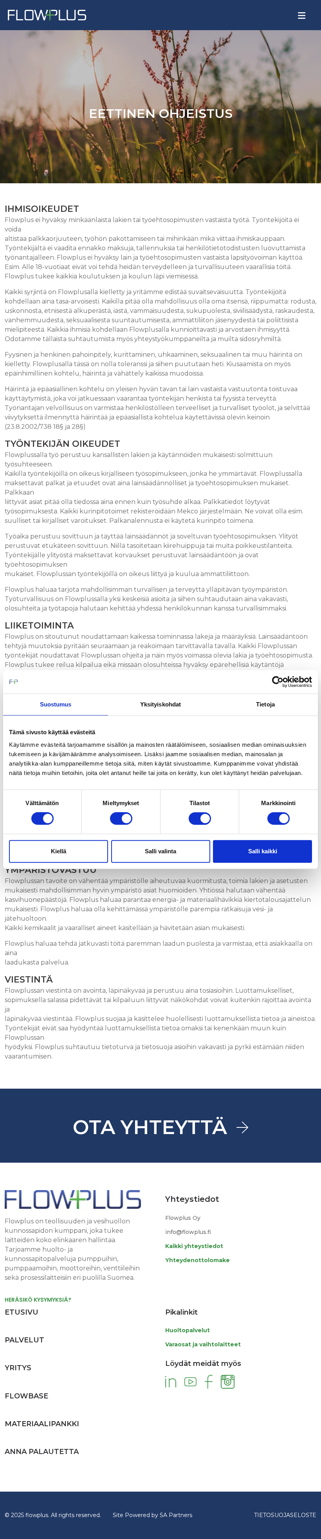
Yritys (18, 1368)
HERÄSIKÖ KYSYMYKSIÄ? (38, 1300)
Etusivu (21, 1312)
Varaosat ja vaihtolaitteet (203, 1344)
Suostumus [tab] (56, 704)
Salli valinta (160, 851)
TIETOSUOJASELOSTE (285, 1515)
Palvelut (24, 1340)
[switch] (121, 818)
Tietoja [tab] (265, 704)
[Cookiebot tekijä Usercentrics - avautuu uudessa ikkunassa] (277, 682)
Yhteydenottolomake (197, 1260)
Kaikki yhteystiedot (194, 1246)
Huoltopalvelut (187, 1330)
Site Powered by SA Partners (152, 1515)
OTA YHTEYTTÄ (150, 1127)
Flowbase (26, 1396)
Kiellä (58, 851)
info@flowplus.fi (188, 1232)
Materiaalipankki (42, 1424)
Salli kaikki (262, 851)
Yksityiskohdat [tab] (160, 704)
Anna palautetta (42, 1451)
